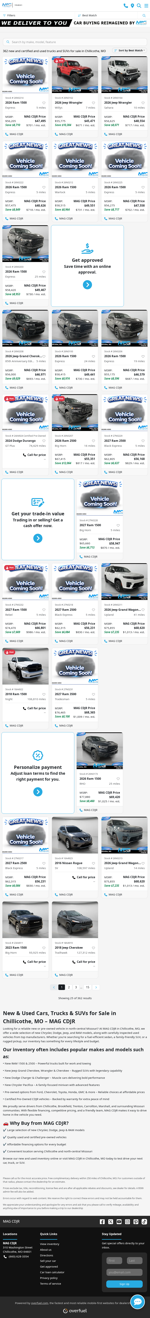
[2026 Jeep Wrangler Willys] (75, 74)
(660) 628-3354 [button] (19, 1256)
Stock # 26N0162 (64, 97)
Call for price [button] (36, 455)
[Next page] (96, 987)
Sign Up (124, 1284)
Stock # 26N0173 (89, 773)
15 (87, 987)
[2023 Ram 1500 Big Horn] (25, 919)
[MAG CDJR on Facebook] (101, 1221)
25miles (40, 276)
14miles (139, 868)
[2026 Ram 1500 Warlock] (75, 159)
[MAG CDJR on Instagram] (126, 1221)
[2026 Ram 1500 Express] (25, 74)
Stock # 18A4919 (64, 942)
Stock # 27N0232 (14, 604)
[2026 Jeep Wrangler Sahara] (124, 74)
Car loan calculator (52, 1272)
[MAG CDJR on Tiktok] (143, 1221)
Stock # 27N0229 (113, 435)
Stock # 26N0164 (113, 97)
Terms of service (50, 1283)
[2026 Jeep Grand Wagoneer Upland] (124, 581)
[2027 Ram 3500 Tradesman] (75, 666)
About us (45, 1249)
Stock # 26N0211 (113, 604)
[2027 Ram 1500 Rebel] (25, 581)
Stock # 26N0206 (113, 351)
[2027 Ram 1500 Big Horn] (100, 497)
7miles (90, 107)
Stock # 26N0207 (64, 435)
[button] (126, 6)
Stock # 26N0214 (14, 97)
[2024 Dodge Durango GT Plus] (25, 412)
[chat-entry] (137, 1302)
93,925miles (37, 952)
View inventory (49, 1244)
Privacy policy (49, 1278)
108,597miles (86, 868)
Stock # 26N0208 (14, 351)
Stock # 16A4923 (64, 858)
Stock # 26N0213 (113, 858)
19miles (139, 361)
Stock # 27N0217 (14, 858)
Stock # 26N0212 (64, 182)
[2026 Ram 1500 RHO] (100, 750)
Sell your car (48, 1261)
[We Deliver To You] (75, 23)
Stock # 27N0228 (89, 520)
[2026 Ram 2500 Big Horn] (75, 412)
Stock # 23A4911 (14, 942)
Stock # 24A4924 (14, 435)
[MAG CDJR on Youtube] (117, 1221)
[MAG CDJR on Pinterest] (134, 1221)
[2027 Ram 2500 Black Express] (124, 412)
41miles (139, 614)
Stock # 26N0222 (14, 182)
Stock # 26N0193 (64, 351)
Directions (46, 1255)
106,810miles (36, 699)
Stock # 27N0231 (64, 689)
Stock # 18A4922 (14, 689)
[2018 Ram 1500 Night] (25, 666)
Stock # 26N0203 (14, 266)
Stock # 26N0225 (113, 182)
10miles (139, 107)
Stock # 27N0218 (64, 604)
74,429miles (37, 445)
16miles (89, 445)
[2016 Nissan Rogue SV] (75, 835)
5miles (41, 107)
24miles (89, 361)
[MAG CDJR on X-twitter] (109, 1221)
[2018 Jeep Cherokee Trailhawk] (75, 919)
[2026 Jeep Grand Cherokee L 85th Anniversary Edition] (25, 328)
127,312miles (86, 952)
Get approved (49, 1266)
